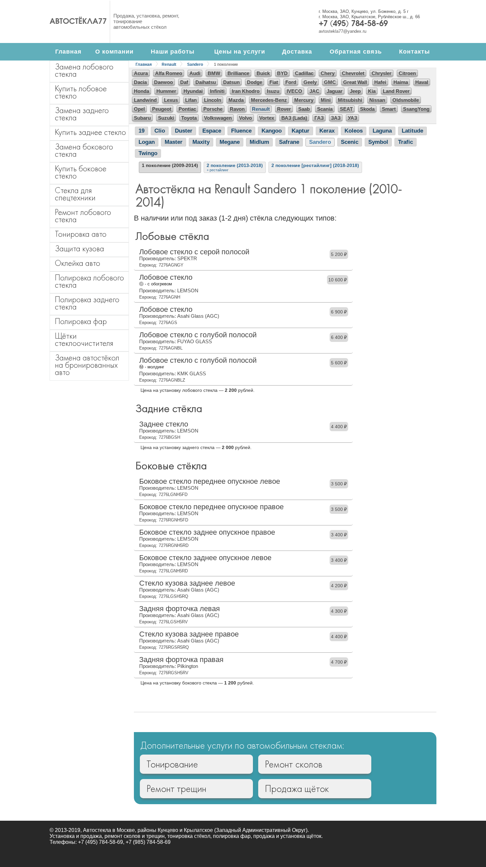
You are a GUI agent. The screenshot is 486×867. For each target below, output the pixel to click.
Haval (421, 82)
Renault (169, 64)
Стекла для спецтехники (75, 194)
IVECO (294, 91)
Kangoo (272, 131)
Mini (326, 100)
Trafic (405, 142)
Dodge (254, 82)
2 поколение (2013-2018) (235, 167)
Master (173, 142)
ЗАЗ (336, 118)
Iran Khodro (246, 91)
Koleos (353, 131)
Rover (284, 109)
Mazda (236, 100)
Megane (230, 142)
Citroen (407, 73)
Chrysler (381, 73)
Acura (141, 73)
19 (141, 131)
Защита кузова (79, 248)
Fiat (273, 82)
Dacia (140, 82)
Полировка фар (81, 321)
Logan (147, 142)
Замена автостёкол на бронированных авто (87, 365)
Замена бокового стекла (84, 150)
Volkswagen (218, 118)
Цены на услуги (239, 51)
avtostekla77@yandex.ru (342, 31)
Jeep (355, 91)
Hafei (380, 82)
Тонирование (172, 764)
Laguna (382, 131)
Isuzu (273, 91)
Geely (310, 82)
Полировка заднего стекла (87, 303)
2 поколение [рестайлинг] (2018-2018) (315, 165)
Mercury (303, 100)
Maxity (201, 142)
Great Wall (355, 82)
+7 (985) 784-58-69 (148, 842)
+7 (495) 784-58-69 (353, 24)
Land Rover (396, 91)
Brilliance (238, 73)
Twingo (148, 153)
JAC (314, 91)
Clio (159, 131)
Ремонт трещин (176, 788)
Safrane (289, 142)
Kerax (327, 131)
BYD (282, 73)
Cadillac (304, 73)
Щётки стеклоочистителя (84, 339)
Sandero (195, 64)
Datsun (231, 82)
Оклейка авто (77, 263)
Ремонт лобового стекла (83, 216)
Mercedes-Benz (269, 100)
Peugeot (161, 109)
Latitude (412, 131)
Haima (400, 82)
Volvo (245, 118)
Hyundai (193, 91)
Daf (184, 82)
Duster (183, 131)
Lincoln (212, 100)
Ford (290, 82)
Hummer (166, 91)
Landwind (145, 100)
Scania (325, 109)
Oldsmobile (405, 100)
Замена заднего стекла (82, 114)
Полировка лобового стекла (89, 281)
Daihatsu (205, 82)
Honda (141, 91)
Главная (68, 51)
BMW (214, 73)
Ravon (237, 109)
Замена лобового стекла (84, 70)
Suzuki (166, 118)
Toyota (189, 118)
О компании (114, 51)
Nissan (377, 100)
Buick (263, 73)
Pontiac (187, 109)
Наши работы (172, 51)
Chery (328, 73)
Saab (304, 109)
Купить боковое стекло (80, 172)
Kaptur (300, 131)
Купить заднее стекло (90, 132)
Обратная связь (356, 51)
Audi (194, 73)
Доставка (297, 51)
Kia (372, 91)
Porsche (213, 109)
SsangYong (416, 109)
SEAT (346, 109)
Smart (389, 109)
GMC (330, 82)
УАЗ (352, 118)
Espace (211, 131)
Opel (139, 109)
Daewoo (163, 82)
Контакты (414, 51)
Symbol (378, 142)
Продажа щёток (297, 788)
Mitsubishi (350, 100)
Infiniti (217, 91)
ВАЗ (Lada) (294, 118)
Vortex (266, 118)
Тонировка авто (80, 233)
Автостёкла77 (78, 21)
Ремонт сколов (293, 764)
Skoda (367, 109)
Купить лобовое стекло (81, 92)
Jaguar (335, 91)
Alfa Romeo (168, 73)
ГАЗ (319, 118)
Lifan (191, 100)
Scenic (349, 142)
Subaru (142, 118)
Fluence (241, 131)
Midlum (259, 142)
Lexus (171, 100)
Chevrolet (353, 73)
